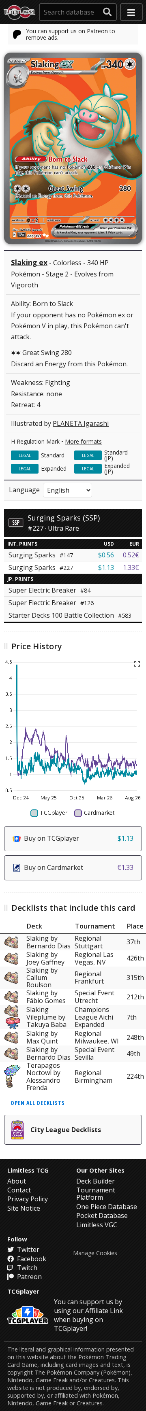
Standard (52, 455)
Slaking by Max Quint (42, 1037)
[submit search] (107, 12)
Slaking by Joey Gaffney (45, 958)
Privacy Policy (27, 1198)
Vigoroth (24, 284)
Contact (19, 1190)
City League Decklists (65, 1129)
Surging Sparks (41, 554)
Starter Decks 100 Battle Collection (70, 615)
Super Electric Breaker (49, 590)
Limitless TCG (28, 1170)
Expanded (54, 468)
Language (24, 489)
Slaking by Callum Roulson (42, 978)
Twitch (26, 1267)
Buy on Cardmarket (78, 867)
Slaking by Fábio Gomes (46, 997)
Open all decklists (38, 1103)
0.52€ (131, 554)
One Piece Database (106, 1206)
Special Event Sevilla (94, 1054)
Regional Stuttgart (89, 942)
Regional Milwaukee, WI (97, 1037)
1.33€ (131, 567)
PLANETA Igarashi (81, 423)
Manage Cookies (95, 1253)
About (16, 1181)
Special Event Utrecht (94, 997)
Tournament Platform (95, 1194)
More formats (83, 441)
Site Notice (23, 1208)
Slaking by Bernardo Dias (48, 942)
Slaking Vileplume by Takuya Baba (46, 1017)
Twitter (27, 1249)
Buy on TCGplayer (78, 838)
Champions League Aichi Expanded (94, 1017)
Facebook (30, 1258)
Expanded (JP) (117, 468)
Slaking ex (29, 262)
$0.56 (106, 554)
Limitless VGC (96, 1224)
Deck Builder (95, 1181)
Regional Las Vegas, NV (94, 958)
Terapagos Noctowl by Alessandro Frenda (43, 1077)
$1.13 (106, 567)
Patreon (28, 1276)
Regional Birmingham (93, 1076)
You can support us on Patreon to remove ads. (70, 34)
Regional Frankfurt (89, 977)
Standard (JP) (116, 455)
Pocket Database (102, 1215)
